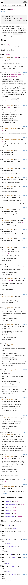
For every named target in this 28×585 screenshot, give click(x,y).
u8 (9, 107)
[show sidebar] (2, 2)
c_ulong (16, 57)
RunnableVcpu (12, 76)
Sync (7, 510)
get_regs (10, 150)
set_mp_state (12, 370)
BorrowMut (12, 546)
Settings (25, 5)
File (20, 18)
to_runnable (11, 72)
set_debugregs (7, 220)
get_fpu (10, 186)
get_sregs (10, 168)
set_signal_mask (8, 456)
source (3, 12)
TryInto (14, 574)
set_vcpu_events (8, 417)
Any (10, 525)
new (8, 57)
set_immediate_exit (9, 128)
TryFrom (14, 566)
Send (7, 507)
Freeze (8, 501)
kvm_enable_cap (7, 434)
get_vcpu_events (8, 399)
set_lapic (10, 324)
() (20, 107)
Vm (15, 59)
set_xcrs (10, 238)
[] (7, 12)
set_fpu (10, 195)
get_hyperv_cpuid (8, 296)
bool (3, 130)
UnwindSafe (9, 517)
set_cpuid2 (11, 278)
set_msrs (10, 265)
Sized (14, 528)
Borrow (11, 540)
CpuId (10, 280)
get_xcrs (10, 229)
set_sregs (10, 177)
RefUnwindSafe (11, 504)
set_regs (10, 159)
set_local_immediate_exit (11, 139)
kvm (8, 10)
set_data (10, 105)
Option (13, 74)
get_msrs (10, 247)
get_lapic (10, 307)
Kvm (8, 59)
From (10, 554)
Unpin (7, 513)
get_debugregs (7, 209)
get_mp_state (12, 344)
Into (13, 558)
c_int (19, 74)
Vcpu (25, 2)
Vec (3, 251)
